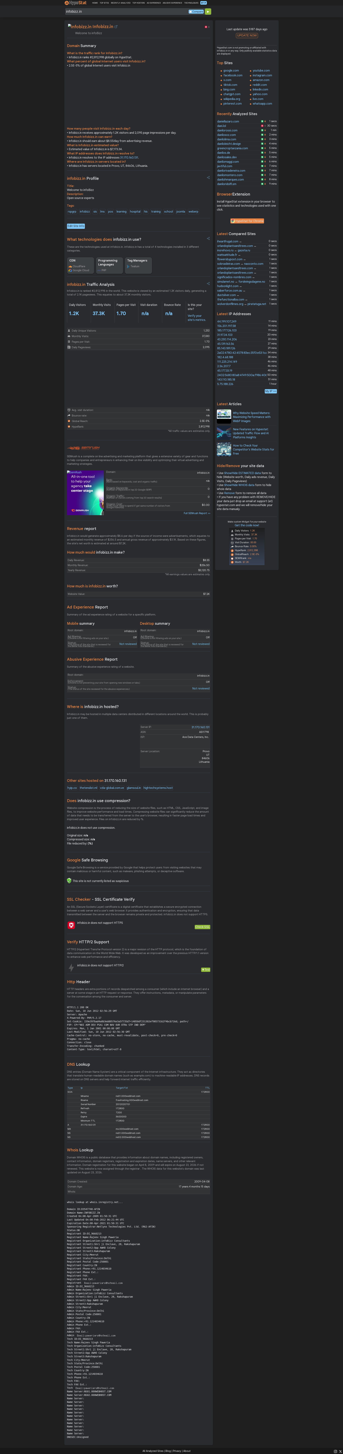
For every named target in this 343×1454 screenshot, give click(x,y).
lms (102, 211)
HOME (95, 3)
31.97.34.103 (224, 335)
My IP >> (270, 391)
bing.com (229, 89)
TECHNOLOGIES (191, 3)
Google (87, 860)
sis (95, 211)
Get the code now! (247, 525)
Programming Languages (107, 262)
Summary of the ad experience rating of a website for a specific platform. (111, 614)
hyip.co (72, 788)
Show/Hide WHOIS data (239, 485)
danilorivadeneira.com (231, 170)
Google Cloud (81, 270)
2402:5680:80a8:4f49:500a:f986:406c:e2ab (246, 375)
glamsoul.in (134, 788)
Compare (197, 11)
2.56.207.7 (224, 366)
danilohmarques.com (230, 179)
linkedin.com (260, 89)
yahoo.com (260, 94)
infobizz (85, 211)
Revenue (81, 528)
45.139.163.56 (225, 344)
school (168, 211)
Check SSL (202, 926)
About (187, 1451)
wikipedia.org (231, 99)
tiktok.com (230, 85)
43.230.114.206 (227, 339)
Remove (229, 493)
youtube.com (261, 70)
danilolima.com (226, 139)
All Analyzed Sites (153, 1451)
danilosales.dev (227, 157)
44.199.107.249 (226, 321)
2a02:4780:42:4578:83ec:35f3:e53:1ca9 (243, 353)
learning (121, 211)
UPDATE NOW (247, 35)
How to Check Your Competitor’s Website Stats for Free (253, 449)
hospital (135, 211)
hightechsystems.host (158, 788)
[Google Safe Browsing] (69, 880)
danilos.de (223, 153)
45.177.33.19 (224, 371)
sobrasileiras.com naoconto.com (240, 264)
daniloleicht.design (229, 144)
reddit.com (260, 85)
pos (110, 211)
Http (78, 981)
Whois (80, 1150)
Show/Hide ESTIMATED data (242, 473)
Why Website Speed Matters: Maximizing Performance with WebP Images (252, 417)
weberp (193, 211)
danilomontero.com (229, 175)
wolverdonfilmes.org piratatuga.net (241, 304)
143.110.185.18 (226, 379)
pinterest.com (232, 103)
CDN (72, 260)
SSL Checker (101, 899)
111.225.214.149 (227, 362)
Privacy (177, 1451)
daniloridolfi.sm (226, 184)
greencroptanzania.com (232, 148)
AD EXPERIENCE (154, 3)
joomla (181, 211)
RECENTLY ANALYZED (120, 3)
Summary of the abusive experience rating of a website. (100, 666)
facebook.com (232, 75)
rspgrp (72, 211)
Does (98, 800)
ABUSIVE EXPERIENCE (172, 3)
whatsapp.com (262, 103)
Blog (168, 1451)
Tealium (135, 266)
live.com (258, 99)
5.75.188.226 (225, 384)
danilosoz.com (226, 135)
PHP (104, 270)
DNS (78, 1064)
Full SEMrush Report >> (197, 513)
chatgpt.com (231, 94)
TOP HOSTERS (138, 3)
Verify (88, 942)
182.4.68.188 (225, 357)
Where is (93, 706)
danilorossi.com (227, 130)
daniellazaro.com (228, 121)
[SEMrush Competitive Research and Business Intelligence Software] (83, 448)
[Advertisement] (138, 98)
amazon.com (261, 80)
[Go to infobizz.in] (116, 26)
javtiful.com (224, 166)
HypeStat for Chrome (249, 221)
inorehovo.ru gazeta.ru (233, 250)
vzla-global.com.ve (112, 788)
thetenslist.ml (88, 788)
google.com (231, 70)
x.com (227, 80)
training (156, 211)
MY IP (203, 3)
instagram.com (262, 75)
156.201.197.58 (226, 326)
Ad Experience (87, 607)
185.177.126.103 (227, 330)
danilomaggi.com (228, 162)
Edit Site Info (76, 226)
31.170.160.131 (129, 157)
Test (207, 969)
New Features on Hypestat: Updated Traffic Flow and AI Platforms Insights (251, 433)
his (146, 211)
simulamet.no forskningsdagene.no (241, 282)
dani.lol (221, 126)
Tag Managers (137, 260)
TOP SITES (104, 3)
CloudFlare (79, 266)
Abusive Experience (92, 659)
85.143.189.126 (226, 348)
